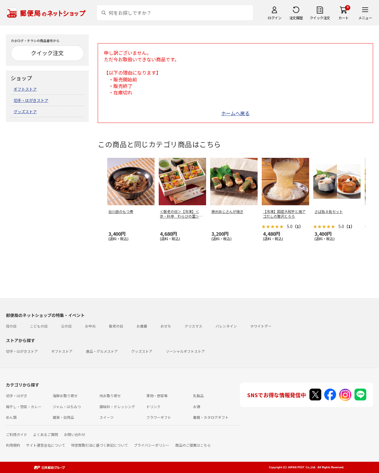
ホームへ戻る (235, 113)
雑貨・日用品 (63, 417)
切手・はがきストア (31, 100)
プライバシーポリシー (151, 445)
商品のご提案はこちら (193, 445)
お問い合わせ (74, 434)
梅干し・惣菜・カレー (23, 406)
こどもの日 (39, 325)
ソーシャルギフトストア (185, 351)
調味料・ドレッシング (117, 406)
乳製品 (198, 395)
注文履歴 (296, 17)
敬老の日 (116, 325)
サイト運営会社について (45, 445)
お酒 (196, 406)
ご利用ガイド (16, 434)
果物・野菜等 (157, 395)
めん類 (11, 417)
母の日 (11, 325)
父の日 (66, 325)
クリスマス (193, 325)
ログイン (274, 17)
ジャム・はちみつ (67, 406)
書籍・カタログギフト (211, 417)
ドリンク (153, 406)
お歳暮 (141, 325)
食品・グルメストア (102, 351)
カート (343, 17)
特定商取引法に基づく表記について (99, 445)
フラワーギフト (158, 417)
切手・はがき (16, 395)
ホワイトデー (261, 325)
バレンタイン (226, 325)
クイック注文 (320, 17)
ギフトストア (25, 89)
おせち (165, 325)
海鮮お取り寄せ (65, 395)
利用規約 (13, 445)
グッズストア (25, 111)
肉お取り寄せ (110, 395)
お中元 (90, 325)
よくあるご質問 (45, 434)
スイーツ (106, 417)
